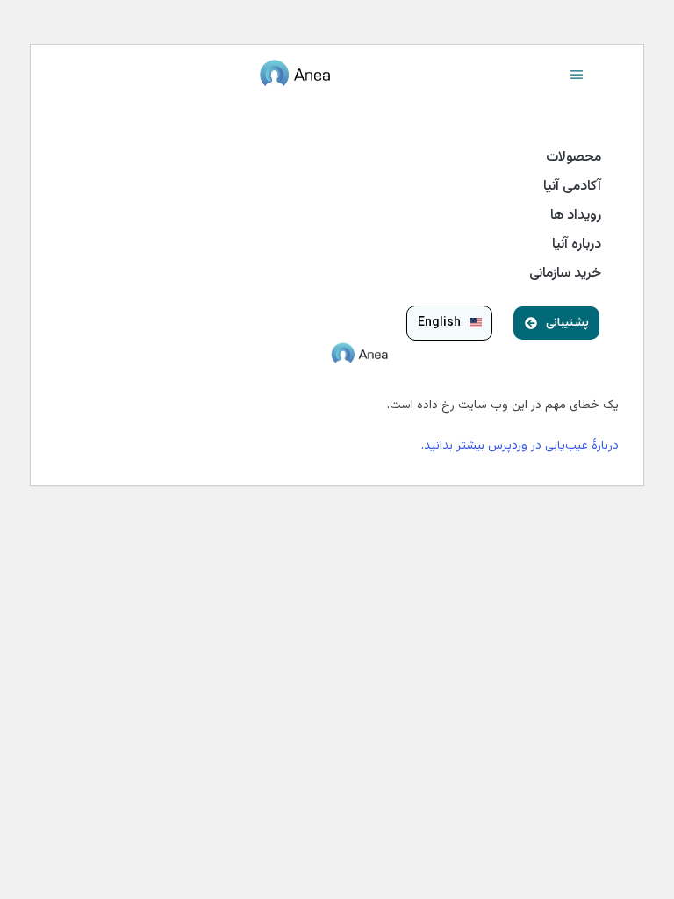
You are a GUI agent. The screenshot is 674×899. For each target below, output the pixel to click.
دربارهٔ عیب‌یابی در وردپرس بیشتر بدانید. (520, 446)
